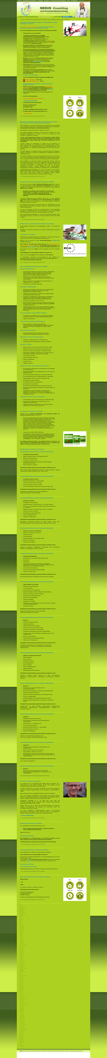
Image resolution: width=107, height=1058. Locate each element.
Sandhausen (22, 1022)
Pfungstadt (22, 1010)
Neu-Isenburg (22, 1001)
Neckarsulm (22, 1000)
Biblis (21, 917)
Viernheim (22, 1035)
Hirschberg (22, 964)
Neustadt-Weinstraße (24, 1003)
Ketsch (21, 974)
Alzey (21, 905)
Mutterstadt (22, 997)
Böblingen (22, 919)
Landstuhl (22, 982)
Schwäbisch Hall (23, 1028)
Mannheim (22, 991)
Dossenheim (22, 929)
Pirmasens (22, 1011)
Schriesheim (22, 1027)
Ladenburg (22, 977)
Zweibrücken (22, 1046)
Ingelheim (22, 969)
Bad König (22, 911)
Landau (21, 981)
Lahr (20, 979)
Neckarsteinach (23, 999)
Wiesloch (21, 1042)
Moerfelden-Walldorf (24, 995)
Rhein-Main (22, 1016)
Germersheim (22, 950)
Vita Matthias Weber (33, 16)
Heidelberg (22, 958)
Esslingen (22, 937)
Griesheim (22, 953)
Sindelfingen (22, 1031)
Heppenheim (22, 961)
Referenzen (66, 16)
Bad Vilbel (22, 915)
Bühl (20, 923)
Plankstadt (22, 1012)
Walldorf (21, 1038)
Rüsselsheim (22, 1018)
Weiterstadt (22, 1040)
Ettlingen (21, 938)
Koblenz (21, 976)
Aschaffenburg (22, 907)
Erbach (21, 934)
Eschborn (21, 936)
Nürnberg (21, 1004)
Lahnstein (22, 978)
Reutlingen (22, 1014)
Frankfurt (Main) (23, 943)
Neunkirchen (22, 1002)
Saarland (21, 1020)
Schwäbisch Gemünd (24, 1029)
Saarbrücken (22, 1019)
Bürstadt (21, 924)
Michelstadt (22, 994)
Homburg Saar (22, 968)
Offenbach (22, 1006)
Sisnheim (21, 1032)
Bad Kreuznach (23, 912)
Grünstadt (21, 955)
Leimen (21, 984)
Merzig (21, 993)
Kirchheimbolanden (23, 975)
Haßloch (21, 957)
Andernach (22, 906)
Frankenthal (22, 941)
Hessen (21, 962)
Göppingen (22, 952)
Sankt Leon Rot (23, 1024)
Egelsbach (22, 932)
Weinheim (22, 1039)
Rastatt (21, 1013)
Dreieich (21, 930)
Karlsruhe (21, 972)
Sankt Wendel (22, 1025)
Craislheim (22, 926)
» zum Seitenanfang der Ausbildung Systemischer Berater (32, 116)
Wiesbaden (22, 1041)
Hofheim (21, 967)
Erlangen (21, 935)
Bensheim (22, 916)
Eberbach (21, 931)
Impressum (49, 13)
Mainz (21, 990)
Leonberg (21, 985)
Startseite (22, 19)
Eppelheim (22, 933)
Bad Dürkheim (22, 908)
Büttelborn (22, 925)
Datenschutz (59, 13)
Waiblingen (22, 1037)
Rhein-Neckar (22, 1017)
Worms (21, 1044)
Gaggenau (22, 948)
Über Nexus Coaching (23, 16)
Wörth (21, 1043)
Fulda (21, 947)
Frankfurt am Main (23, 944)
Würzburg (21, 1045)
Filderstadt (22, 940)
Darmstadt (22, 927)
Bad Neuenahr (22, 913)
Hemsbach (22, 960)
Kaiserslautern (22, 971)
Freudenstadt (22, 946)
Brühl (21, 922)
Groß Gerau (22, 954)
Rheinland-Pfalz (23, 1015)
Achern (21, 904)
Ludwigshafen (22, 988)
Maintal (21, 989)
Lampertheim (22, 980)
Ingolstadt (21, 970)
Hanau (21, 956)
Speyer (21, 1033)
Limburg (21, 986)
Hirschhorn (22, 965)
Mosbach (21, 996)
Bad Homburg (22, 910)
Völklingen (22, 1036)
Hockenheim (22, 966)
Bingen (21, 918)
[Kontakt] (75, 118)
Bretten (21, 920)
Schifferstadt (22, 1026)
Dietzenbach (22, 928)
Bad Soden (22, 914)
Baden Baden (22, 909)
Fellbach (21, 939)
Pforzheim (22, 1009)
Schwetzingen (22, 1030)
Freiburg (21, 945)
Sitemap (67, 13)
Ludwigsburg (22, 987)
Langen (21, 983)
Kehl (20, 973)
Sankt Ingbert (22, 1023)
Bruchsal (21, 921)
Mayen (21, 992)
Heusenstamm (22, 963)
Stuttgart (21, 1034)
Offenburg (22, 1008)
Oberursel (22, 1005)
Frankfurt (21, 942)
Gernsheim (22, 951)
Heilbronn (22, 959)
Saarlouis (21, 1021)
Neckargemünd (23, 998)
